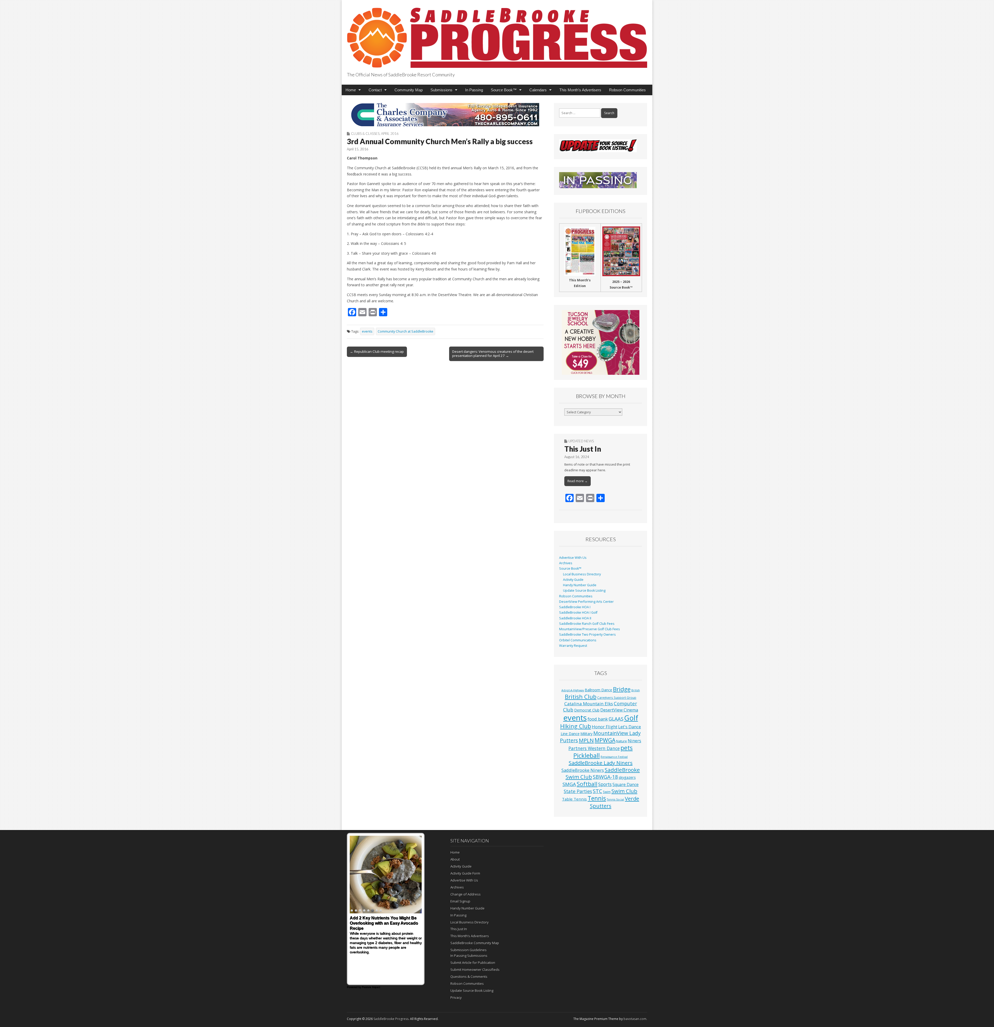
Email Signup (460, 901)
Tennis (597, 798)
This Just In (582, 448)
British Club (580, 696)
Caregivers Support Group (616, 697)
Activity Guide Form (465, 873)
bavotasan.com (635, 1019)
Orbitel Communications (577, 640)
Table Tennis (574, 799)
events (367, 331)
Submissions (441, 90)
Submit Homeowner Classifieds (475, 969)
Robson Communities (627, 90)
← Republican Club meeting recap (377, 351)
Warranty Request (573, 645)
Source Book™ (504, 90)
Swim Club (624, 791)
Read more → (577, 481)
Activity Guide (573, 579)
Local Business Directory (582, 574)
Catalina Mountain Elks (588, 704)
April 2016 (390, 133)
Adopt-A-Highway (572, 690)
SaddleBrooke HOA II (575, 618)
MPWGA (605, 740)
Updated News (581, 441)
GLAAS (616, 718)
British (635, 690)
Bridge (622, 689)
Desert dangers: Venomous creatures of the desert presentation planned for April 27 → (492, 353)
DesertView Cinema (619, 710)
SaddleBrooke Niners (582, 770)
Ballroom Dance (598, 689)
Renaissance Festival (614, 757)
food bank (598, 719)
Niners (634, 741)
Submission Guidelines (468, 950)
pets (626, 748)
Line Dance (570, 733)
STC (597, 791)
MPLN (586, 740)
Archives (565, 563)
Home (351, 90)
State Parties (578, 791)
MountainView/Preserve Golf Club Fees (589, 629)
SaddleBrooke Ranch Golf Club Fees (587, 623)
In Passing (474, 90)
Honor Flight (604, 727)
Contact (375, 90)
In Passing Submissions (468, 955)
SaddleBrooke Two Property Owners (587, 634)
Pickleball (586, 755)
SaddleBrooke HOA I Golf (578, 612)
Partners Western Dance (594, 748)
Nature (621, 741)
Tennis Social (615, 799)
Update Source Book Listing (584, 590)
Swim (607, 792)
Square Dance (625, 784)
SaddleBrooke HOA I (574, 607)
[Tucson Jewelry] (600, 342)
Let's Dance (629, 727)
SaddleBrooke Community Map (474, 943)
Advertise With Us (573, 557)
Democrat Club (587, 710)
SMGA (569, 784)
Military (586, 733)
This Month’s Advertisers (580, 90)
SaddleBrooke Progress (391, 1019)
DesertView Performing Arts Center (586, 601)
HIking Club (575, 726)
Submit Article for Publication (472, 962)
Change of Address (465, 894)
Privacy (456, 997)
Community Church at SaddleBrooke (405, 331)
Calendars (538, 90)
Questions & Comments (468, 976)
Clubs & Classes (365, 133)
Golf (631, 718)
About (455, 859)
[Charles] (445, 114)
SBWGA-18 (605, 776)
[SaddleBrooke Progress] (497, 35)
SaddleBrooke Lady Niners (601, 762)
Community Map (408, 90)
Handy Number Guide (579, 585)
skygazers (627, 777)
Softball (587, 784)
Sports (605, 784)
